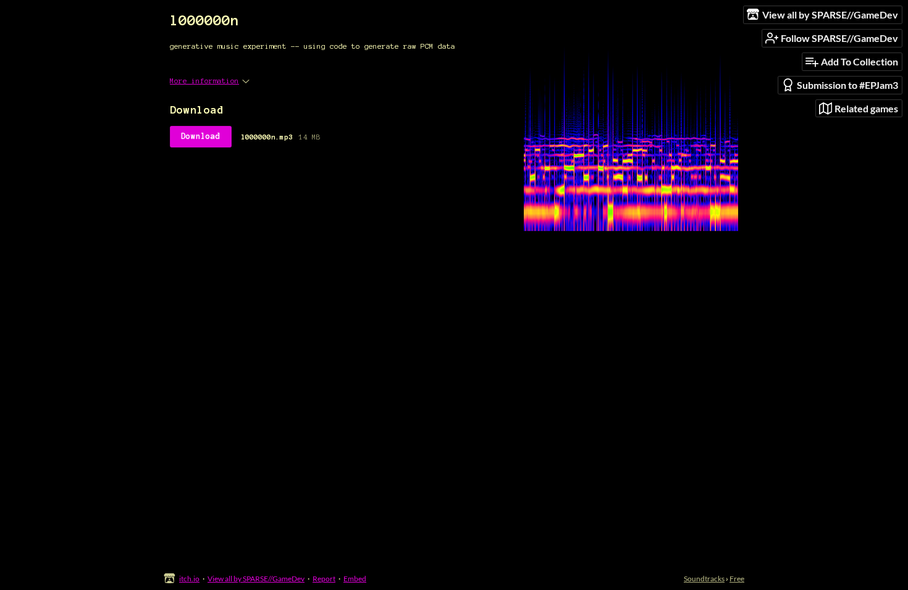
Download (201, 136)
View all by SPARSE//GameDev (256, 578)
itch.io (189, 578)
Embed (354, 578)
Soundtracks (704, 578)
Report (324, 578)
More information (204, 81)
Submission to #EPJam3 (847, 85)
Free (736, 578)
